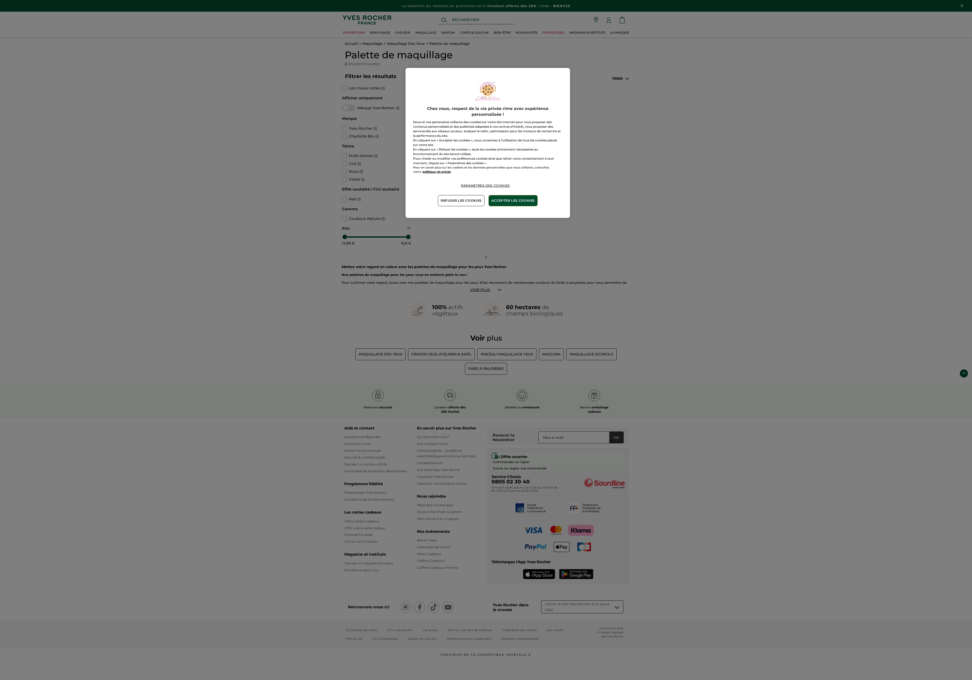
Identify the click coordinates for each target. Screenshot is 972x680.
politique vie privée (436, 172)
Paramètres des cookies (485, 185)
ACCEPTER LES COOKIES (513, 200)
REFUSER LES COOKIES (461, 200)
